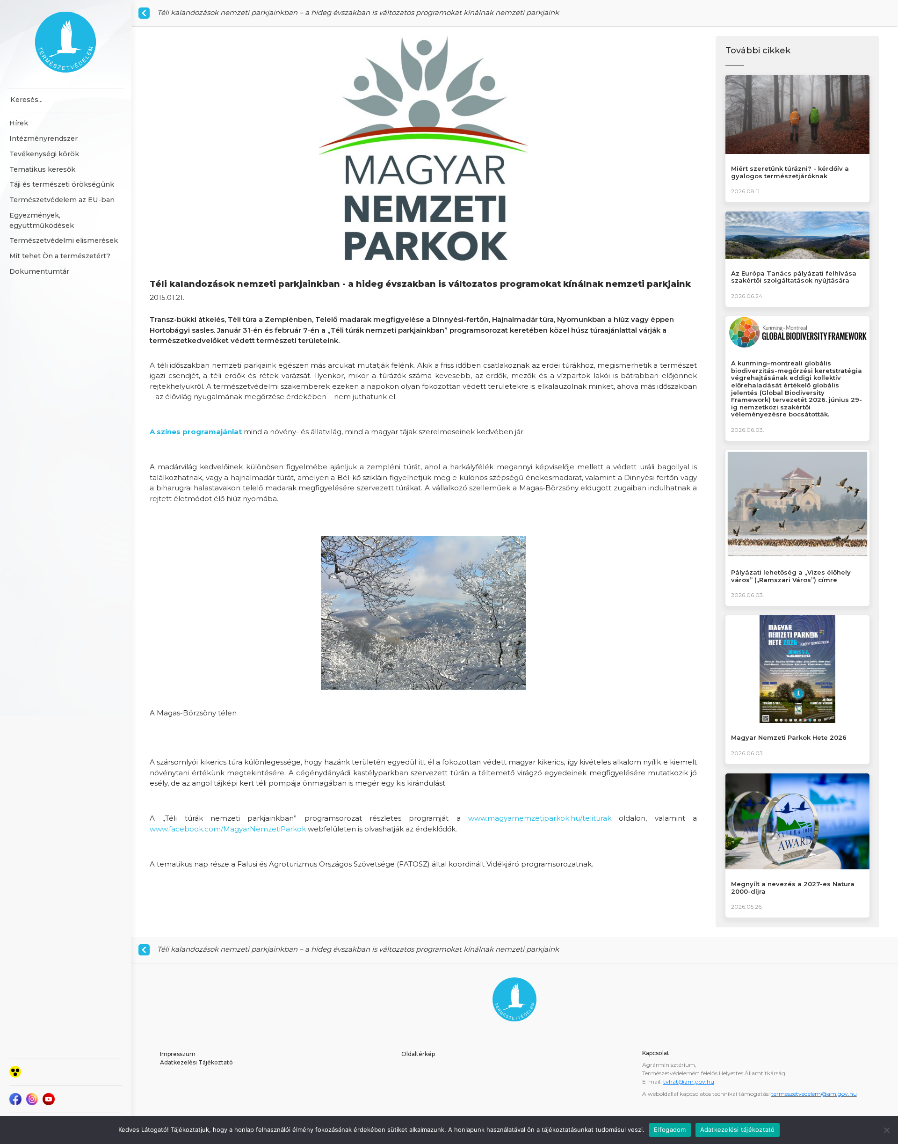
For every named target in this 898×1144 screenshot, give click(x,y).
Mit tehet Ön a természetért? (59, 256)
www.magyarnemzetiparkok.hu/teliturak (539, 818)
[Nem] (886, 1130)
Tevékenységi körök (44, 154)
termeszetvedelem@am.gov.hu (814, 1093)
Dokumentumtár (39, 271)
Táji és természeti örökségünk (61, 184)
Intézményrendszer (43, 138)
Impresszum (178, 1053)
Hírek (18, 123)
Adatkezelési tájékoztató (737, 1129)
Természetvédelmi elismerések (63, 240)
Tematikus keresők (42, 169)
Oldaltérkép (418, 1053)
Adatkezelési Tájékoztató (196, 1062)
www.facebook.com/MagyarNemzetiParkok (228, 828)
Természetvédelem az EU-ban (62, 200)
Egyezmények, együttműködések (41, 220)
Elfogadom (670, 1129)
